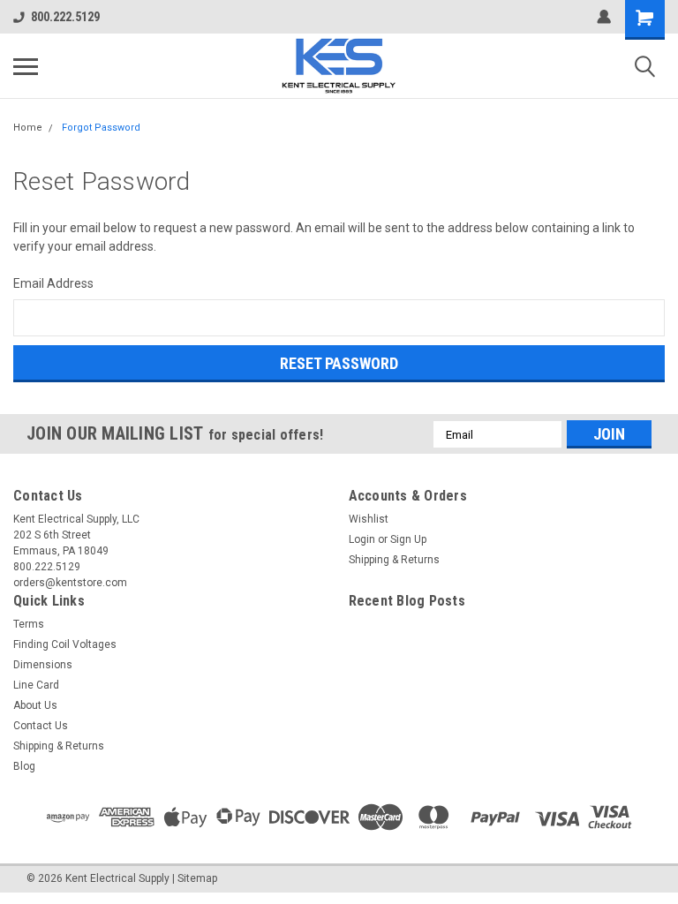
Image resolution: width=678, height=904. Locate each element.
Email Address (53, 283)
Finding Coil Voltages (65, 644)
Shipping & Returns (394, 560)
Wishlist (368, 519)
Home (27, 127)
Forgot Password (101, 127)
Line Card (36, 685)
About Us (35, 705)
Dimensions (42, 665)
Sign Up (408, 539)
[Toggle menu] (25, 66)
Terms (28, 624)
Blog (24, 766)
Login (362, 539)
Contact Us (40, 725)
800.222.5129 (65, 17)
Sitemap (197, 878)
